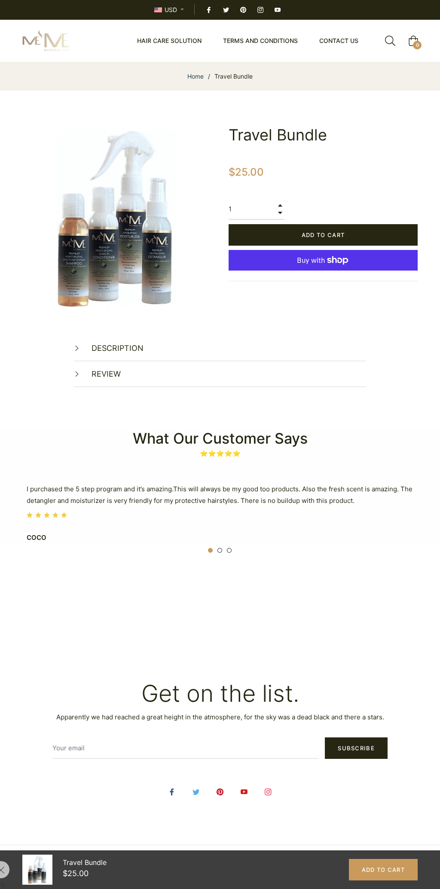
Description (116, 348)
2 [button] (219, 550)
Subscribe (356, 748)
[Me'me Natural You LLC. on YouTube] (277, 9)
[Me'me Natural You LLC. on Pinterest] (242, 9)
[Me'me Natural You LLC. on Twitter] (225, 9)
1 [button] (210, 550)
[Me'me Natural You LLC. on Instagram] (260, 9)
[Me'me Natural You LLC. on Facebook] (208, 9)
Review (105, 373)
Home (195, 76)
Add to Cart (383, 869)
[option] (220, 511)
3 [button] (229, 550)
